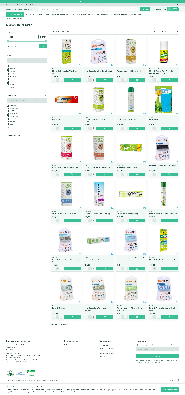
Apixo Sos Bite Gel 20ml (93, 260)
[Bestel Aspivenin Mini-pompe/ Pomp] (137, 220)
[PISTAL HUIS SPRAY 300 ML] (131, 99)
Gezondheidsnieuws (18, 5)
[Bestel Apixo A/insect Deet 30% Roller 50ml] (104, 174)
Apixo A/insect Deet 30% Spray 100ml (65, 167)
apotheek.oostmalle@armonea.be (28, 355)
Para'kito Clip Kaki (58, 308)
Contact (8, 5)
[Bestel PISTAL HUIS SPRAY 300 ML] (137, 128)
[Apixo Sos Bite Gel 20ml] (98, 240)
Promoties (31, 14)
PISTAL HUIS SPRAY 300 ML (126, 119)
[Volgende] (177, 324)
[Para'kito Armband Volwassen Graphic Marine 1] (163, 288)
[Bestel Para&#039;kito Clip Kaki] (72, 317)
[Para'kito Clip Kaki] (66, 288)
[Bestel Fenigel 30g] (72, 128)
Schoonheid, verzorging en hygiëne (63, 14)
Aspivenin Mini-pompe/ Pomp (127, 213)
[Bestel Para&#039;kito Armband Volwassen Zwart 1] (169, 174)
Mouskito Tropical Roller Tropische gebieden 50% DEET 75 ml (161, 72)
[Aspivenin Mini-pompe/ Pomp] (131, 194)
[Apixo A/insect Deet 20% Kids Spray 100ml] (98, 99)
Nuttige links (104, 345)
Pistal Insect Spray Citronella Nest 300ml (163, 213)
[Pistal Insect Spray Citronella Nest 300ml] (163, 194)
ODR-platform (52, 380)
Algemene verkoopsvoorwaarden (17, 380)
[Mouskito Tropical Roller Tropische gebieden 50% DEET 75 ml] (163, 51)
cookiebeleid (87, 392)
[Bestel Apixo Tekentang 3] (169, 128)
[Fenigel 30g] (66, 99)
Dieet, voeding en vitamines (85, 14)
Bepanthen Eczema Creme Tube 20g (97, 213)
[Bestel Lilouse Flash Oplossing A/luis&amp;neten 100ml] (72, 80)
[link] (162, 324)
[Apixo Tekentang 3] (163, 99)
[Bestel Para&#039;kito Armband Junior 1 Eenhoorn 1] (137, 268)
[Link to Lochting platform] (178, 380)
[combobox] (89, 9)
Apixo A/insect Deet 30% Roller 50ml (97, 167)
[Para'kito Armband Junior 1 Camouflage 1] (66, 240)
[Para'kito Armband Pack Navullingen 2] (98, 51)
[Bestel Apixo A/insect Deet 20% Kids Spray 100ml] (104, 128)
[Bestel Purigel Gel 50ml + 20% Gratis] (137, 174)
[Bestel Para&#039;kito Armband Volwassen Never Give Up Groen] (137, 317)
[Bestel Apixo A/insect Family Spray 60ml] (72, 220)
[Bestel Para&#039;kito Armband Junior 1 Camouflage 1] (72, 268)
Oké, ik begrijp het (170, 389)
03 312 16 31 (16, 353)
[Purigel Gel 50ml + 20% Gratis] (131, 148)
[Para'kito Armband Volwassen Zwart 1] (163, 148)
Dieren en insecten (136, 14)
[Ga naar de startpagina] (20, 9)
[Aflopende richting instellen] (178, 31)
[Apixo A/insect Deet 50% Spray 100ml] (131, 51)
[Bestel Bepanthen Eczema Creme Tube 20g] (104, 220)
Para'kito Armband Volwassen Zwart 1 (162, 165)
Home (8, 19)
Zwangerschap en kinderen (119, 14)
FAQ (65, 345)
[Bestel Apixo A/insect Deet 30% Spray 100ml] (72, 174)
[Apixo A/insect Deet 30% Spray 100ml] (66, 148)
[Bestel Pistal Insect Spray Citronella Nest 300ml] (169, 220)
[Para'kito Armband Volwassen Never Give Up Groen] (131, 288)
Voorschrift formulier (32, 5)
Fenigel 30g (56, 119)
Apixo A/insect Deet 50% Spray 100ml (130, 71)
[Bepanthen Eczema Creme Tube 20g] (98, 194)
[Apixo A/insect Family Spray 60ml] (66, 194)
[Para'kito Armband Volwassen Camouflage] (98, 288)
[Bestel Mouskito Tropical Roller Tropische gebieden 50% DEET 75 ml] (169, 80)
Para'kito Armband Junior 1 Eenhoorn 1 (130, 258)
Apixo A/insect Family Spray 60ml (64, 213)
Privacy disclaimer (34, 380)
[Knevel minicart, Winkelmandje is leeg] (169, 9)
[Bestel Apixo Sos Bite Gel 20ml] (104, 268)
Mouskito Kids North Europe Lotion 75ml (163, 260)
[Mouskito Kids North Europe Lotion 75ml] (163, 240)
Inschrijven (157, 356)
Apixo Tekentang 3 (155, 119)
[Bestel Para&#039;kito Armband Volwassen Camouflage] (104, 317)
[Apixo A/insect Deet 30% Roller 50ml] (98, 148)
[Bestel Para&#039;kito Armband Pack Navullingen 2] (104, 80)
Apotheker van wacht (107, 351)
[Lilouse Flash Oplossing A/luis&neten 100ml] (66, 51)
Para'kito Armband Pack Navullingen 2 (98, 71)
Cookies (44, 380)
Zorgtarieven (104, 356)
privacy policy (158, 362)
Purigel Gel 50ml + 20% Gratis (127, 167)
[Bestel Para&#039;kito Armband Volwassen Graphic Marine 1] (169, 317)
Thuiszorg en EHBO (43, 14)
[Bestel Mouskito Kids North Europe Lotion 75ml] (169, 268)
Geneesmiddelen (102, 14)
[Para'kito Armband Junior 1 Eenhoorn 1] (131, 240)
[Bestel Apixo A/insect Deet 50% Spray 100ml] (137, 80)
